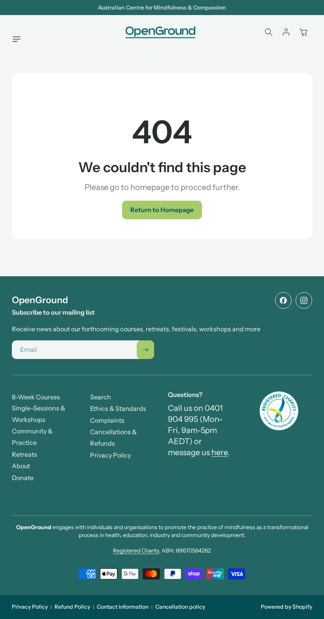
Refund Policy (72, 606)
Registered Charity (136, 550)
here (219, 452)
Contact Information (123, 606)
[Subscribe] (145, 349)
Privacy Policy (30, 606)
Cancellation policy (180, 606)
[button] (18, 39)
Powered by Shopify (286, 606)
